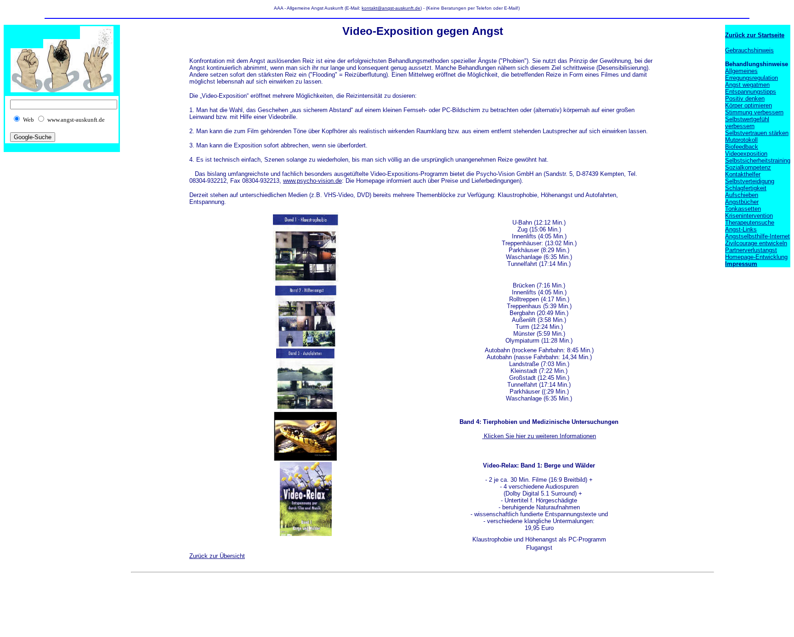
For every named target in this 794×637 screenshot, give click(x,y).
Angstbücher (742, 201)
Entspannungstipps (750, 91)
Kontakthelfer (742, 174)
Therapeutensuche (749, 222)
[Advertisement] (298, 597)
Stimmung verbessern (754, 112)
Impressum (741, 263)
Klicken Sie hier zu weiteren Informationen (539, 436)
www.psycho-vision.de (312, 180)
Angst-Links (741, 229)
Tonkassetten (743, 208)
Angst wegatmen (747, 84)
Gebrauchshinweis (749, 50)
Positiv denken (745, 98)
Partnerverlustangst (751, 250)
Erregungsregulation (751, 77)
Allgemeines (741, 71)
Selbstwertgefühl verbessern (747, 123)
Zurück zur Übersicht (217, 555)
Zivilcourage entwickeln (756, 243)
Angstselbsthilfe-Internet (757, 236)
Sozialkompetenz (748, 167)
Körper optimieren (748, 105)
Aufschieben (741, 195)
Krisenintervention (749, 215)
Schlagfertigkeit (745, 188)
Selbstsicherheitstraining (757, 160)
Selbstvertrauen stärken (756, 133)
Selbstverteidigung (749, 181)
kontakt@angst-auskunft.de (391, 8)
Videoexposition (746, 153)
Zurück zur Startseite (754, 35)
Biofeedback (741, 146)
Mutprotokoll (741, 139)
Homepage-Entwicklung (756, 257)
